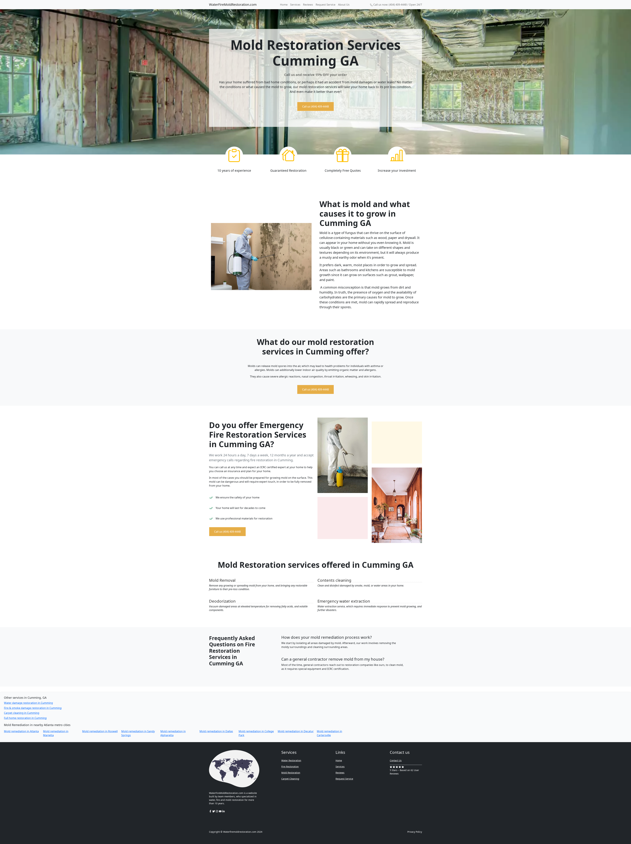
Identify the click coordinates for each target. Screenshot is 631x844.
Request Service (325, 4)
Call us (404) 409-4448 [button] (315, 106)
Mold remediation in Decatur (296, 731)
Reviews (308, 4)
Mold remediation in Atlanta (21, 731)
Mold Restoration (290, 772)
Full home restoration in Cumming (25, 718)
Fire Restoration (290, 766)
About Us (344, 4)
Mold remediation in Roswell (100, 731)
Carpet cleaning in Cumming (21, 713)
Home (284, 4)
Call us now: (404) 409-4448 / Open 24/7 (397, 4)
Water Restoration (291, 760)
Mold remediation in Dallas (216, 731)
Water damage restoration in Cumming (28, 703)
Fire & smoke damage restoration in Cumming (33, 708)
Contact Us (396, 760)
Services (295, 4)
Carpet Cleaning (290, 778)
